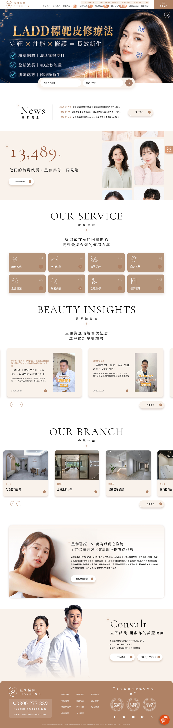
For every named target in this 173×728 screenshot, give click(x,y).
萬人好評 (95, 701)
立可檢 (100, 2)
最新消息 (65, 694)
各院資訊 (65, 701)
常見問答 (80, 707)
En (147, 2)
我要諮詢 (95, 707)
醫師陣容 (80, 701)
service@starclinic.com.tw (34, 714)
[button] (4, 36)
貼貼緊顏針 (126, 2)
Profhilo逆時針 (112, 2)
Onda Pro (90, 2)
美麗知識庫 (66, 707)
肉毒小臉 (137, 2)
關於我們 (80, 694)
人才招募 (80, 713)
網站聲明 (65, 713)
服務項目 (95, 694)
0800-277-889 (32, 703)
